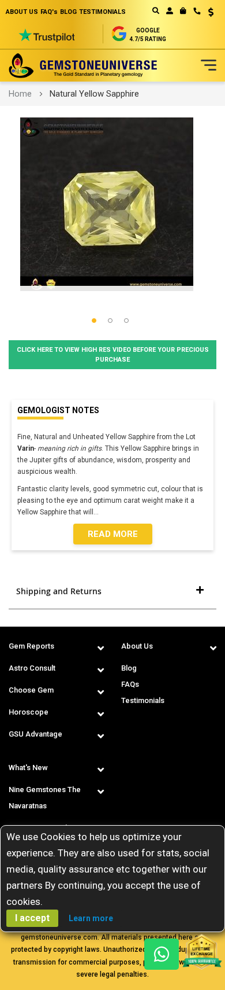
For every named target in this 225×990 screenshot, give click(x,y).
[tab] (112, 591)
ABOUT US (22, 12)
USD (206, 12)
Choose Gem (31, 690)
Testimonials (142, 700)
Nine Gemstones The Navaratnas (45, 797)
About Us (137, 646)
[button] (206, 13)
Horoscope (28, 712)
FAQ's (49, 12)
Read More (113, 534)
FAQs (130, 684)
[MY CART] (183, 11)
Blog (129, 668)
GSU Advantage (35, 734)
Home (20, 94)
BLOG (68, 12)
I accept (32, 917)
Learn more (91, 918)
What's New (28, 767)
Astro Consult (32, 668)
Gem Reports (31, 646)
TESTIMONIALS (102, 12)
